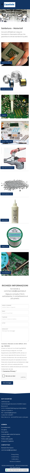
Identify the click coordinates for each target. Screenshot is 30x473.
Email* (3, 311)
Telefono (4, 317)
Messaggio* (5, 329)
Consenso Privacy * (9, 371)
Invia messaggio (7, 382)
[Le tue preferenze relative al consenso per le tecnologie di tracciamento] (17, 470)
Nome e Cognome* (6, 305)
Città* (3, 323)
